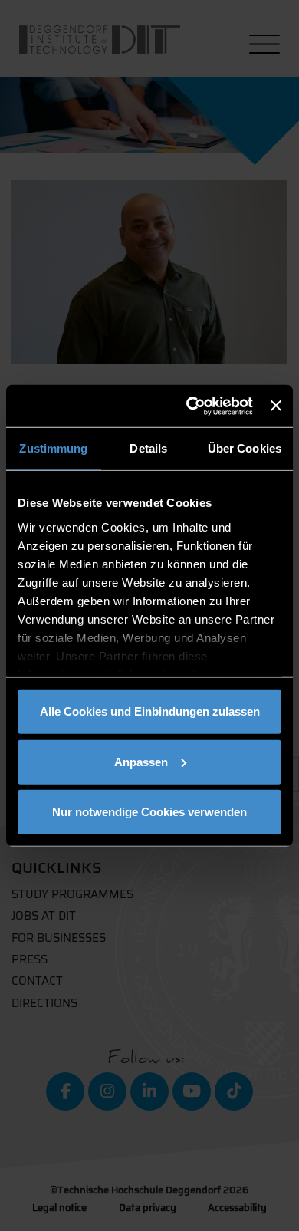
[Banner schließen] (276, 405)
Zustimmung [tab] (53, 448)
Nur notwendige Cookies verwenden (149, 811)
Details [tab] (148, 448)
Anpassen (141, 761)
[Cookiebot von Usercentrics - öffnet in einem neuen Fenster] (190, 406)
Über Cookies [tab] (244, 448)
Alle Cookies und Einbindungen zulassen (150, 711)
